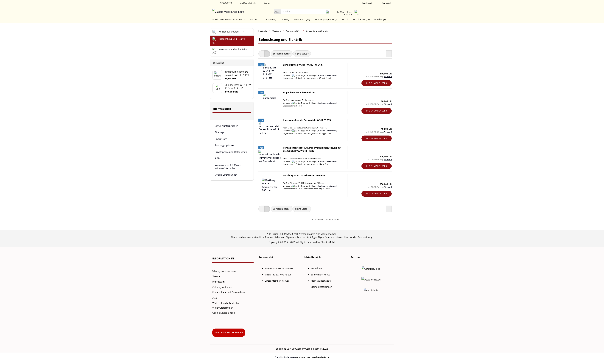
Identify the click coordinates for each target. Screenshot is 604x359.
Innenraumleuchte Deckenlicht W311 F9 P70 (307, 120)
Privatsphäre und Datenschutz (231, 151)
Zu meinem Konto (320, 274)
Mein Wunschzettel (321, 280)
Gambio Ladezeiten (285, 357)
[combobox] (282, 53)
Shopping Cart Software (288, 348)
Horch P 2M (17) (361, 19)
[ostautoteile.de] (370, 279)
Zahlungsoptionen (225, 145)
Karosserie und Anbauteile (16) (230, 51)
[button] (261, 53)
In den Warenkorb (376, 83)
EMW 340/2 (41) (302, 19)
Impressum (221, 138)
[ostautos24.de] (371, 268)
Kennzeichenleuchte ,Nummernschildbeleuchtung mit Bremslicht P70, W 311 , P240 (312, 149)
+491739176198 (224, 3)
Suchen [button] (266, 3)
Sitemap (219, 132)
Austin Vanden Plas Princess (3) (228, 19)
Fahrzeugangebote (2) (326, 19)
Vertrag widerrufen (229, 332)
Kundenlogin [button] (367, 3)
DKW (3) (285, 19)
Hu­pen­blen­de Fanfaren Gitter (299, 92)
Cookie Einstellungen (226, 174)
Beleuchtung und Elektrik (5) (229, 40)
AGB (217, 158)
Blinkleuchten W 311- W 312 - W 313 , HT (305, 64)
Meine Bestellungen (321, 286)
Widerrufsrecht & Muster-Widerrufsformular (229, 166)
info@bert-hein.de (247, 3)
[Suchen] (327, 11)
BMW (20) (271, 19)
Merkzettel (385, 3)
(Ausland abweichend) (327, 75)
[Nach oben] (595, 354)
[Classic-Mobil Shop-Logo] (240, 11)
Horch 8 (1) (380, 19)
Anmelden (316, 268)
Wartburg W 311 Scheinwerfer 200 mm (304, 175)
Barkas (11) (255, 19)
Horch (345, 19)
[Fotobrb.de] (371, 290)
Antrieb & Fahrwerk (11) (230, 31)
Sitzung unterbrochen (226, 125)
